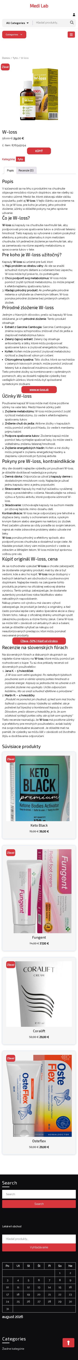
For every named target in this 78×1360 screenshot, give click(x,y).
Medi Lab (39, 5)
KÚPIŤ (39, 151)
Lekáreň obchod (11, 1226)
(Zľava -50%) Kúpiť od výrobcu (39, 641)
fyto (15, 57)
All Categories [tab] (15, 22)
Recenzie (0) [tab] (26, 170)
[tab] (72, 34)
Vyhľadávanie (72, 23)
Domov (6, 57)
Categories (12, 34)
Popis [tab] (10, 170)
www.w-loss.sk (39, 389)
